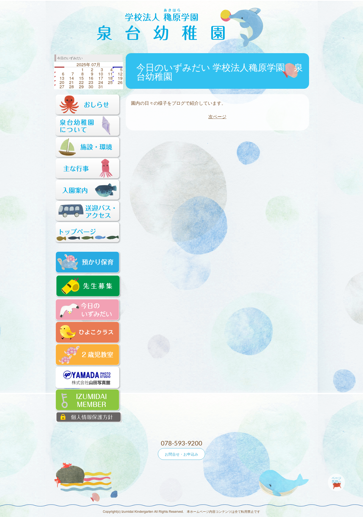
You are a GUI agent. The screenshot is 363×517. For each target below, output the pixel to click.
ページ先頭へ (336, 479)
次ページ (217, 116)
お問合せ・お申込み (181, 454)
